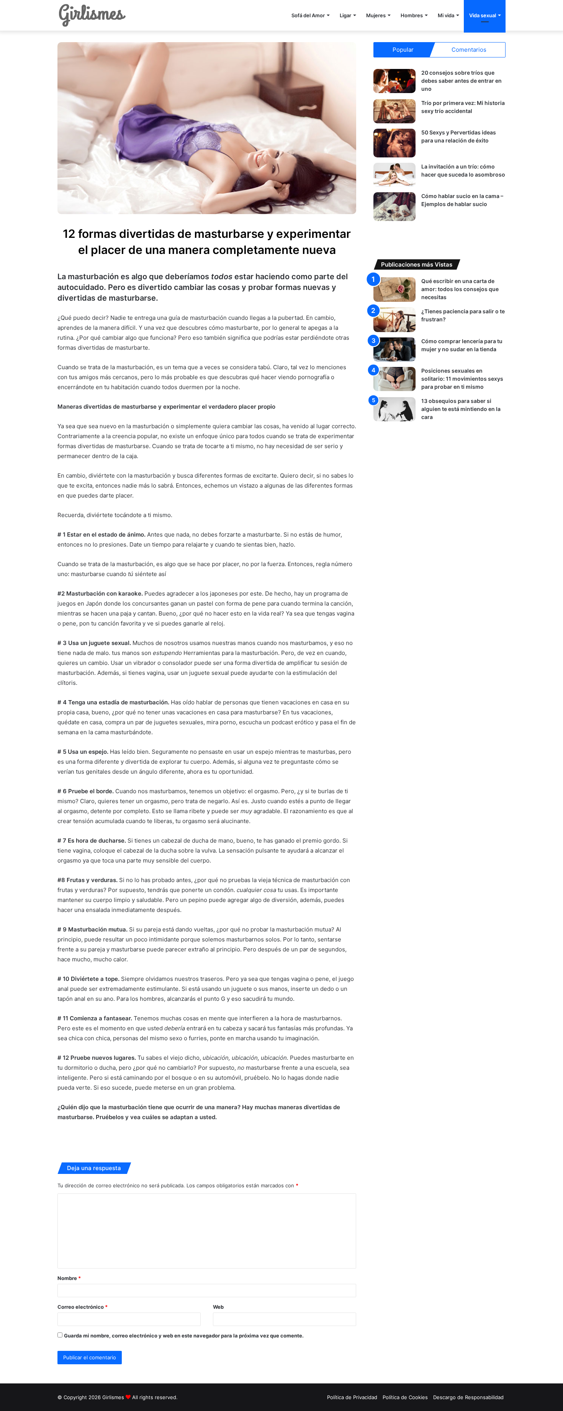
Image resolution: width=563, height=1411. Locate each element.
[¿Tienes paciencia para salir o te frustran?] (394, 320)
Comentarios (469, 49)
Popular (403, 49)
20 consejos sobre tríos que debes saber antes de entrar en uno (461, 80)
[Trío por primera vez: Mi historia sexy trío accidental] (394, 111)
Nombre (69, 1278)
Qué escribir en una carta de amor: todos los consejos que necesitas (460, 289)
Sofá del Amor (308, 15)
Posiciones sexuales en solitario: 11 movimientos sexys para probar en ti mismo (462, 378)
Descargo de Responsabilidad (468, 1397)
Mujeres (376, 15)
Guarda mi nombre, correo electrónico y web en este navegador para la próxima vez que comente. (184, 1335)
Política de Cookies (405, 1397)
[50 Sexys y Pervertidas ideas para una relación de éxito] (394, 143)
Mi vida (446, 15)
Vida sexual (482, 15)
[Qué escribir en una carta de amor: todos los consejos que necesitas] (394, 289)
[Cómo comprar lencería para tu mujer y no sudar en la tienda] (394, 349)
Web (218, 1307)
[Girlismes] (91, 15)
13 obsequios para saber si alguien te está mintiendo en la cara (461, 409)
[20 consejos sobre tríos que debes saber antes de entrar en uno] (394, 81)
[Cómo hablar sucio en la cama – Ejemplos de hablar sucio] (394, 206)
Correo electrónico (82, 1307)
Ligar (345, 15)
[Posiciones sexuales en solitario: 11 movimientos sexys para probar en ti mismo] (394, 379)
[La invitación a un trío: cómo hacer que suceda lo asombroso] (394, 175)
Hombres (412, 15)
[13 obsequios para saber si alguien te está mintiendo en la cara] (394, 409)
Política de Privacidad (352, 1397)
